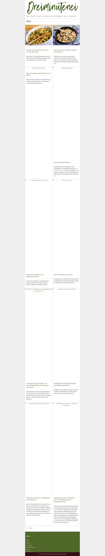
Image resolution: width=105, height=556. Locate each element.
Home (28, 16)
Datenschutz (63, 554)
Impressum (57, 554)
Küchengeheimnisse (57, 16)
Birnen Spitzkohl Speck (62, 162)
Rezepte (33, 16)
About (66, 16)
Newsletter (72, 16)
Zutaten (38, 16)
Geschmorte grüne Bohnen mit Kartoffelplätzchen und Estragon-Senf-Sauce (37, 385)
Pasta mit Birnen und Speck (63, 275)
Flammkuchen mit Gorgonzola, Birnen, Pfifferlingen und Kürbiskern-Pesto (64, 500)
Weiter (31, 528)
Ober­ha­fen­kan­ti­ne (58, 509)
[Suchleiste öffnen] (78, 16)
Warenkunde (46, 16)
